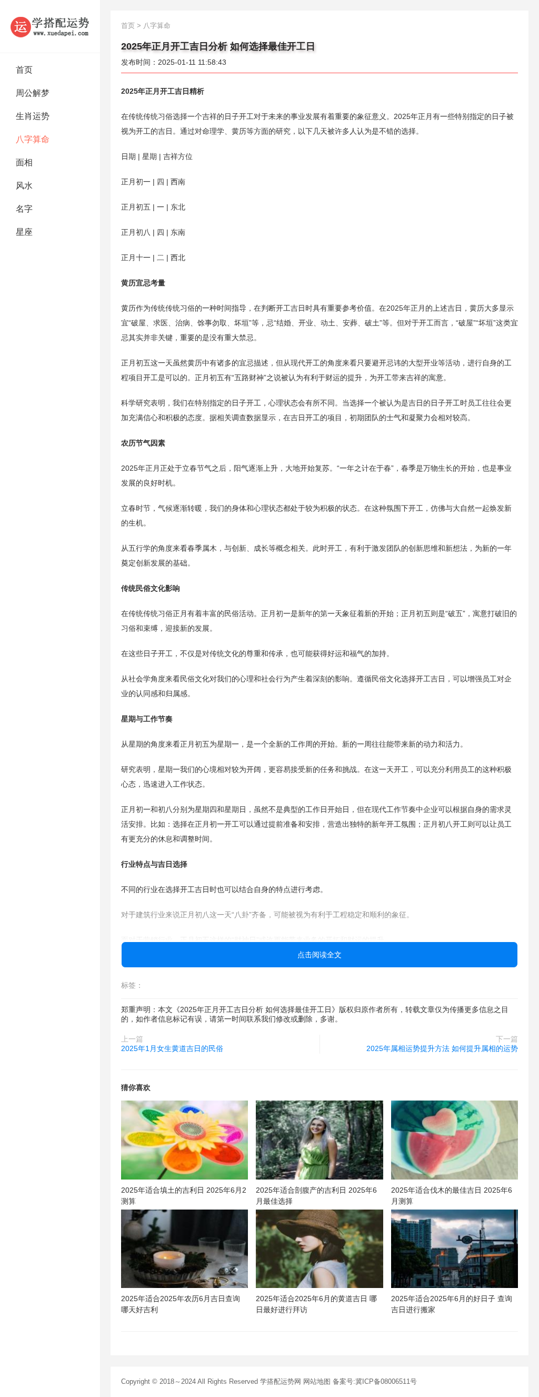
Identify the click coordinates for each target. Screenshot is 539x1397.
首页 (24, 69)
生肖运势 (32, 116)
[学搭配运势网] (50, 26)
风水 (24, 185)
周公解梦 (32, 92)
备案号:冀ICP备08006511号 (375, 1381)
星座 (24, 231)
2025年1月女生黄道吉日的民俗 (172, 1048)
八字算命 (32, 139)
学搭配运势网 (280, 1381)
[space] (184, 1140)
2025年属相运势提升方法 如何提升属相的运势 (442, 1048)
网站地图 (317, 1381)
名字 (24, 208)
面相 (24, 162)
